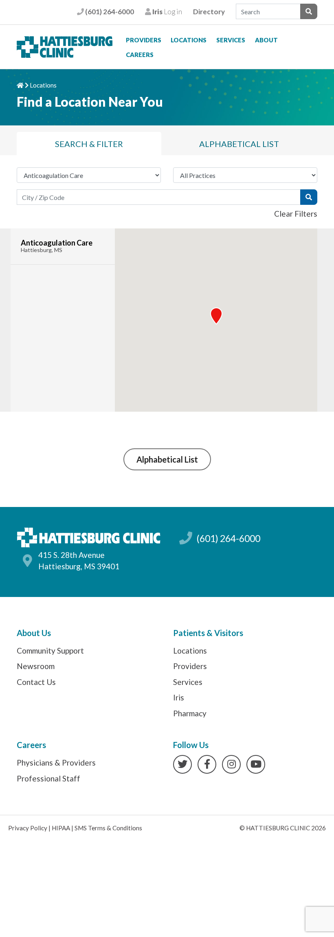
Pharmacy (190, 713)
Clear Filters (295, 213)
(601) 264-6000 (109, 11)
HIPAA (61, 828)
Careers (140, 54)
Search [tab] (89, 144)
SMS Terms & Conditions (108, 828)
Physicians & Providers (56, 762)
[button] (216, 316)
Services (230, 40)
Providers (143, 40)
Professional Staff (48, 778)
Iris (178, 697)
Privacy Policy (27, 828)
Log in (166, 11)
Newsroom (36, 666)
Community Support (50, 650)
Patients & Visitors (208, 633)
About (266, 40)
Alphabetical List (167, 459)
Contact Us (36, 682)
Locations (189, 40)
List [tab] (239, 144)
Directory (209, 11)
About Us (34, 633)
